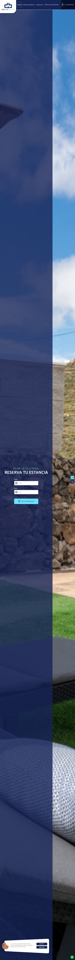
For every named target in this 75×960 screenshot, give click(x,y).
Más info (41, 947)
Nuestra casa (39, 4)
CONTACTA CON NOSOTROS (51, 4)
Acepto (42, 944)
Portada (19, 4)
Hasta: (16, 488)
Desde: (16, 479)
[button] (72, 957)
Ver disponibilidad (69, 4)
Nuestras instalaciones (29, 4)
